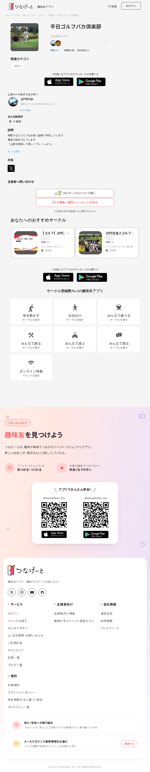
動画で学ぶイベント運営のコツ (74, 621)
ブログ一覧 (15, 665)
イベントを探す (17, 621)
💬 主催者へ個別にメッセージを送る (75, 202)
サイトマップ (16, 650)
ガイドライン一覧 (18, 707)
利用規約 (14, 685)
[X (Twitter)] (12, 592)
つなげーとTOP (12, 15)
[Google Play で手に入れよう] (96, 534)
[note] (42, 592)
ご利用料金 (15, 643)
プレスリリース (110, 628)
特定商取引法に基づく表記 (25, 699)
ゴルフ (41, 15)
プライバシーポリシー (22, 692)
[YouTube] (32, 592)
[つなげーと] (25, 570)
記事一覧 (14, 657)
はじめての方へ (18, 628)
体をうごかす (29, 15)
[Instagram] (22, 592)
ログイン (131, 6)
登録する (129, 743)
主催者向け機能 (64, 613)
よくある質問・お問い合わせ (25, 635)
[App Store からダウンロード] (54, 534)
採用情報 (107, 621)
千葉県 (51, 15)
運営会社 (107, 613)
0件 (58, 50)
